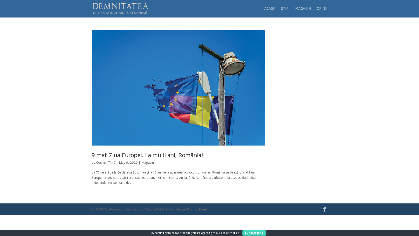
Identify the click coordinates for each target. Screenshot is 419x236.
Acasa (269, 9)
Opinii (322, 9)
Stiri (285, 9)
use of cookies (230, 233)
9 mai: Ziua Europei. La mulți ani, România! (147, 155)
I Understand (254, 233)
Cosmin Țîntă (105, 162)
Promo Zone (197, 209)
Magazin (303, 9)
